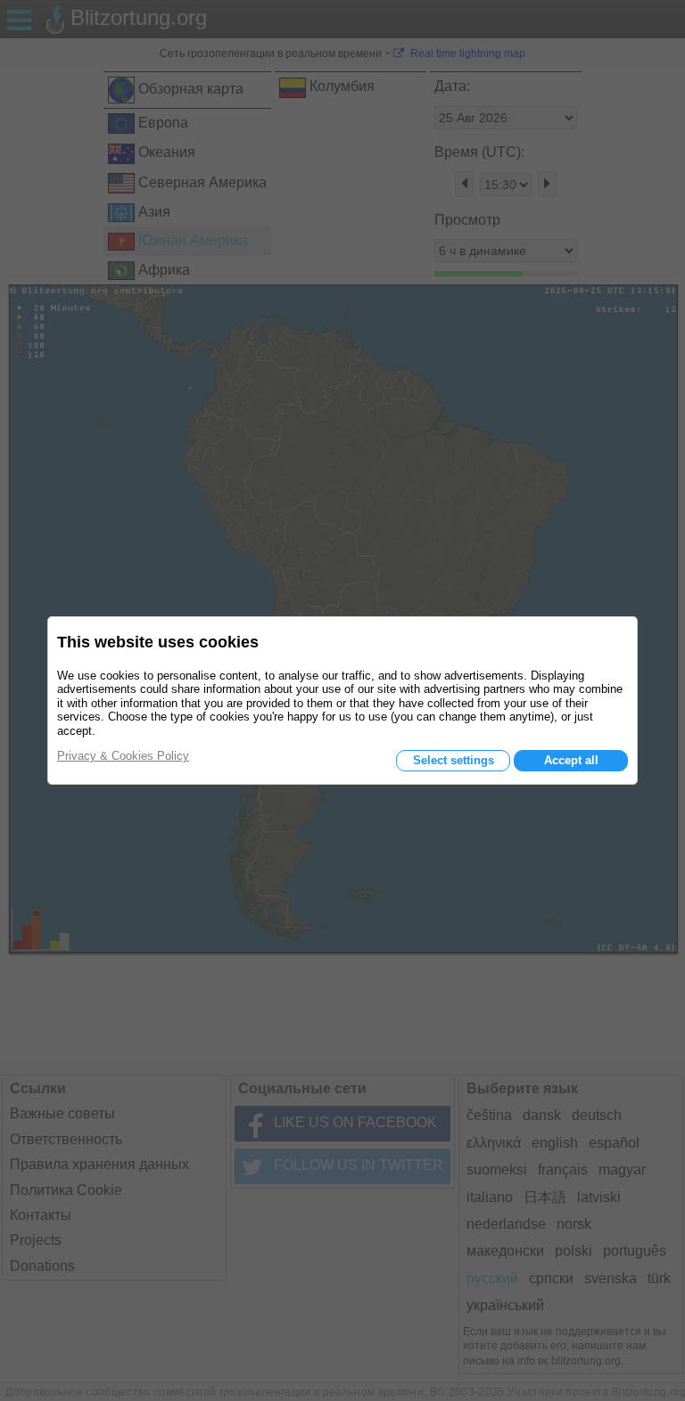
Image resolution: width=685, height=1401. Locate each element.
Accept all (571, 760)
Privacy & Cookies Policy (123, 755)
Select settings (453, 760)
